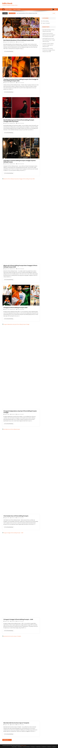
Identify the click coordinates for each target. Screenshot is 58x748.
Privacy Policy (14, 746)
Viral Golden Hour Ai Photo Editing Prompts (15, 516)
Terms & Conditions (26, 746)
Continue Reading (9, 51)
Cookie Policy (38, 746)
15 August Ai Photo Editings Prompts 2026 (15, 307)
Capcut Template (16, 9)
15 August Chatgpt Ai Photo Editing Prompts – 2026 (18, 619)
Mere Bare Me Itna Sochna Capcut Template (16, 723)
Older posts (6, 740)
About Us (54, 746)
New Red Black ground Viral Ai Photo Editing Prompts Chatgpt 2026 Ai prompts (18, 120)
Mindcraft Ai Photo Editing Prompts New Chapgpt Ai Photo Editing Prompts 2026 (20, 266)
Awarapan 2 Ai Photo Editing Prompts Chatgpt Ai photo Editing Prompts (19, 161)
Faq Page (33, 746)
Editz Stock (7, 3)
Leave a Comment (20, 42)
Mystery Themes (23, 745)
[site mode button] (53, 9)
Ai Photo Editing (8, 9)
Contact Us (44, 746)
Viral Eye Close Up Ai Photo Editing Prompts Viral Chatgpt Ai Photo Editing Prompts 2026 (34, 13)
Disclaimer (20, 746)
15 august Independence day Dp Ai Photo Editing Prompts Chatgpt (20, 411)
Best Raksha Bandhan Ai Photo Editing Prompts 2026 (18, 40)
